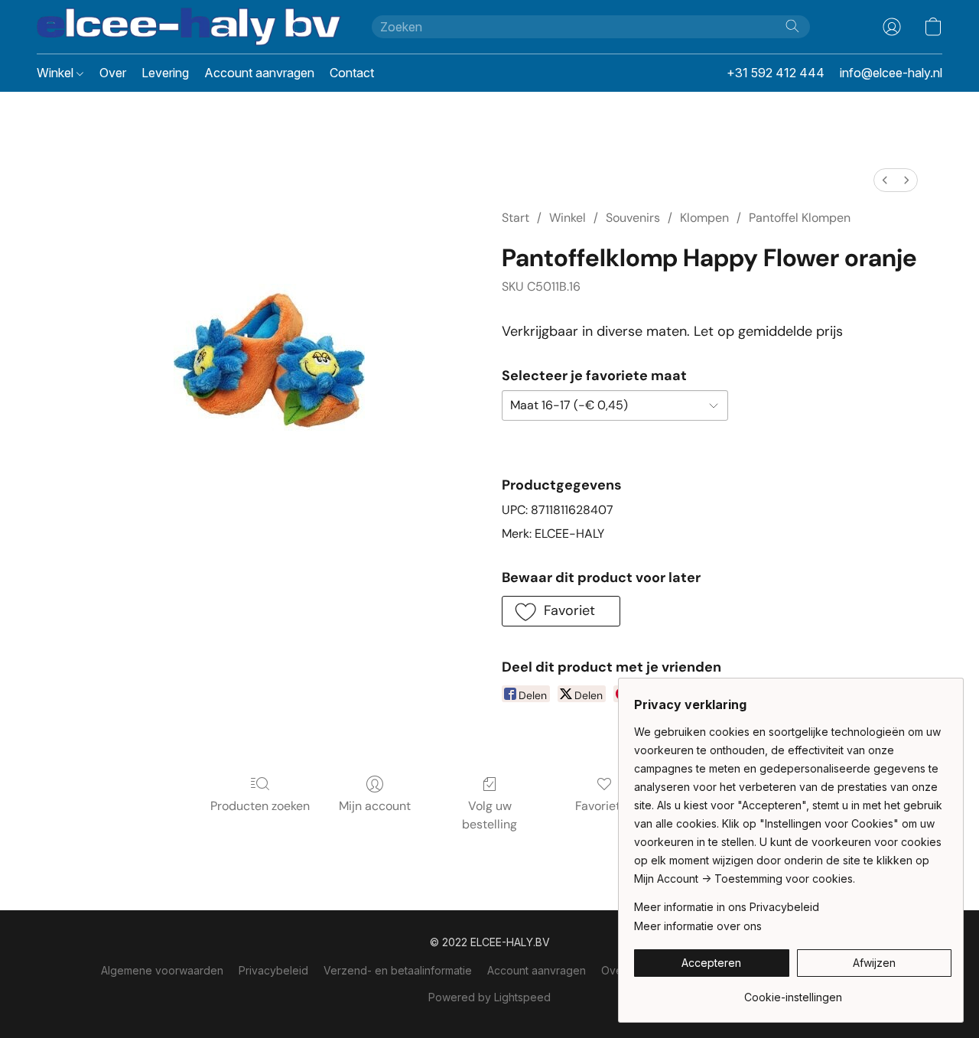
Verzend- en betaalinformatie (398, 970)
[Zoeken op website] (792, 26)
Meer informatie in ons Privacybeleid (726, 906)
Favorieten (604, 806)
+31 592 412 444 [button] (776, 72)
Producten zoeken (260, 806)
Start (515, 218)
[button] (189, 27)
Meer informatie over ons (698, 925)
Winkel (56, 72)
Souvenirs (633, 218)
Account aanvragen (259, 72)
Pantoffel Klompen (800, 218)
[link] (792, 992)
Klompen (704, 218)
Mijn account (375, 806)
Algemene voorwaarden (162, 970)
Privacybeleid (273, 970)
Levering (165, 72)
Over (112, 72)
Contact (352, 72)
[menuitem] (885, 180)
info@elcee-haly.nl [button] (891, 72)
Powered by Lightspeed (489, 997)
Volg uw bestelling (489, 815)
